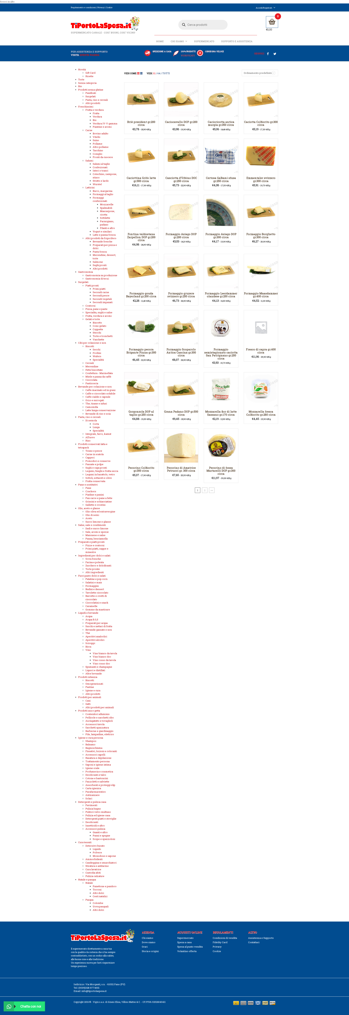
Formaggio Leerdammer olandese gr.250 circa (221, 294)
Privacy (100, 7)
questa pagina (89, 55)
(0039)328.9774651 (88, 987)
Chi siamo (177, 41)
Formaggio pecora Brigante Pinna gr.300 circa (141, 352)
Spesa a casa (184, 942)
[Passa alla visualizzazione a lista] (141, 73)
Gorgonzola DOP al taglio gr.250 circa (141, 413)
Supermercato (204, 41)
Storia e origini (150, 951)
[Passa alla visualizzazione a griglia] (138, 73)
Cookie (109, 7)
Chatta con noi (30, 1006)
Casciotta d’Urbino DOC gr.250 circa (181, 179)
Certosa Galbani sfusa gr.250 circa (221, 179)
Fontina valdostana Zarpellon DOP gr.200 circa (141, 237)
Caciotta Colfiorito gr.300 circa (261, 123)
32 (154, 73)
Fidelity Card (220, 942)
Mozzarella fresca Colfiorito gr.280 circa (261, 413)
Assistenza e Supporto (261, 938)
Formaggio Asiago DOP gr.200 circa (181, 235)
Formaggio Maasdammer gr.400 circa (261, 294)
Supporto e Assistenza (236, 41)
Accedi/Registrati (264, 7)
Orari (145, 946)
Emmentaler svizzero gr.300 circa (260, 179)
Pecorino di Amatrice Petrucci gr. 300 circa (181, 469)
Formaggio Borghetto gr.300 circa (260, 235)
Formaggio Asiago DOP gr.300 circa (220, 235)
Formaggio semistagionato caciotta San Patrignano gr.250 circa (221, 353)
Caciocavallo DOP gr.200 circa (181, 123)
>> (211, 490)
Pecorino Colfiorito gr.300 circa (141, 469)
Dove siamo (148, 942)
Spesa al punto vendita (190, 946)
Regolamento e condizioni (83, 7)
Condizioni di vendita (225, 938)
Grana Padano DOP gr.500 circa (181, 413)
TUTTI (166, 73)
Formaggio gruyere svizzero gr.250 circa (181, 294)
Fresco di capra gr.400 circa (261, 350)
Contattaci (253, 942)
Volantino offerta (186, 951)
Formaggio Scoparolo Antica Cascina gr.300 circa (181, 352)
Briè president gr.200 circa (141, 123)
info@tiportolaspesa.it (94, 991)
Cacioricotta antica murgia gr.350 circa (221, 123)
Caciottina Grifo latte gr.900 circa (141, 179)
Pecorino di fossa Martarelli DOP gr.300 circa (220, 470)
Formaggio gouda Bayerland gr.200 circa (141, 294)
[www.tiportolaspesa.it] (105, 23)
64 (158, 73)
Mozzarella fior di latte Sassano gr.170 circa (221, 413)
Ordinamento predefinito (258, 73)
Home (160, 41)
